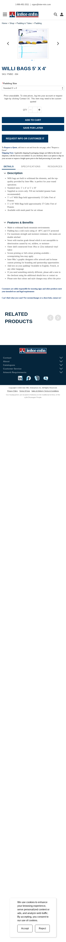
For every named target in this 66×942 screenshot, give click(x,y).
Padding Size (9, 83)
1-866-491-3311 (22, 4)
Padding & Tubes (24, 23)
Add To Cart (33, 120)
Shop (12, 23)
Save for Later (33, 128)
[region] (33, 331)
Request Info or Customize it (25, 138)
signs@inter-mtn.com (41, 4)
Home (4, 23)
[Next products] (58, 318)
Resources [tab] (55, 166)
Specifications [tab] (30, 166)
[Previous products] (50, 318)
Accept (25, 928)
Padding (38, 23)
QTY (25, 110)
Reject (42, 928)
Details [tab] (9, 166)
